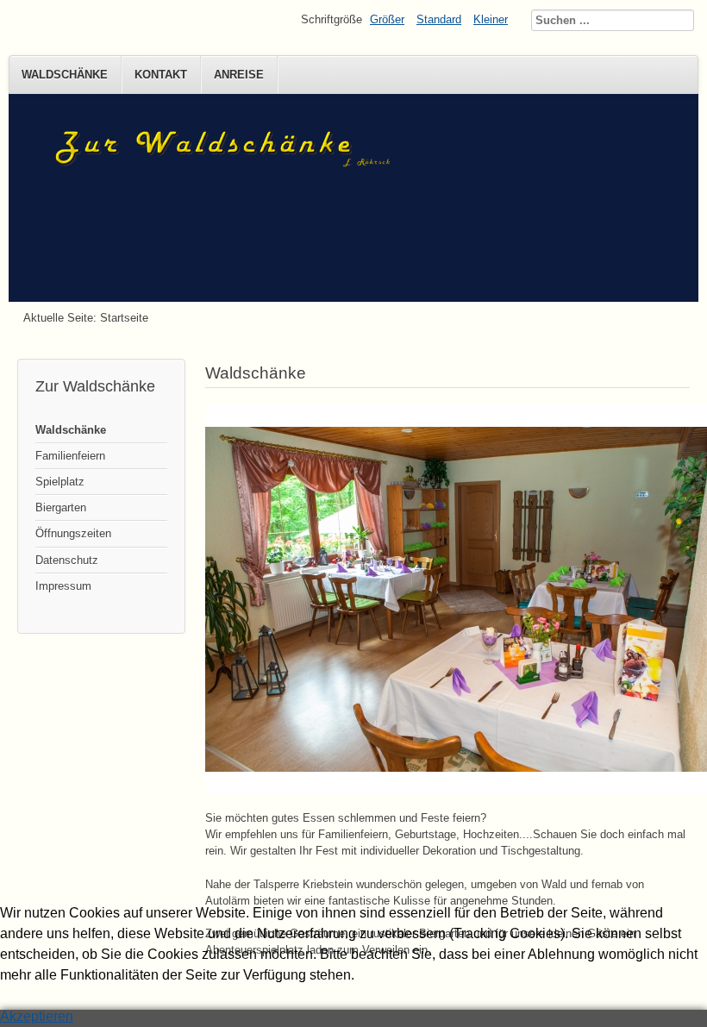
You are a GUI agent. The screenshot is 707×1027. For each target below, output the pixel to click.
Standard (438, 19)
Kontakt (161, 74)
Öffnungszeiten (73, 533)
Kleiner (490, 19)
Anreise (239, 74)
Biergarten (60, 507)
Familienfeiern (70, 455)
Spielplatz (59, 481)
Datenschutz (66, 560)
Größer (387, 19)
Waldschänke (65, 74)
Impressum (63, 585)
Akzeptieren (36, 1016)
